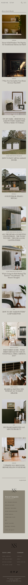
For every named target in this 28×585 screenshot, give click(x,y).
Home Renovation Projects (14, 156)
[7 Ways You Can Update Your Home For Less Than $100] (14, 65)
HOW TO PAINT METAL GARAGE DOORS (14, 159)
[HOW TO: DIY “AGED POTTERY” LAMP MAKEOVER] (14, 296)
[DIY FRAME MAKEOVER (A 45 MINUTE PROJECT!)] (14, 411)
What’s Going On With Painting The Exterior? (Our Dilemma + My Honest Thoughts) (14, 276)
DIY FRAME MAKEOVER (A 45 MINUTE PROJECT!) (14, 428)
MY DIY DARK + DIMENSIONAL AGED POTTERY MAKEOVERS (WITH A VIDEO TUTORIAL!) (14, 121)
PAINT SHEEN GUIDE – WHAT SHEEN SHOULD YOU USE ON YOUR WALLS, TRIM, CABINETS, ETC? (14, 353)
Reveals (14, 194)
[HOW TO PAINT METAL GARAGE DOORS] (14, 142)
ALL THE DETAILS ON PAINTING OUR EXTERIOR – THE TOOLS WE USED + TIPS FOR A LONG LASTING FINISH (14, 237)
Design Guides (14, 347)
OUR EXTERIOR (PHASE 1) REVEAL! (14, 197)
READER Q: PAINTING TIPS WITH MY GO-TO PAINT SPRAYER (14, 391)
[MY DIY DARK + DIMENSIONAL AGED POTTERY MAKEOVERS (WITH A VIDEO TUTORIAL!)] (14, 103)
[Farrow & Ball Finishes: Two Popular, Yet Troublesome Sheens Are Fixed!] (14, 27)
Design (14, 40)
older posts (22, 480)
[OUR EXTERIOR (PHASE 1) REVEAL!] (14, 180)
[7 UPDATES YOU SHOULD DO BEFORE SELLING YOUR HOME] (14, 450)
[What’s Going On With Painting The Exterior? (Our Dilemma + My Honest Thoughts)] (14, 258)
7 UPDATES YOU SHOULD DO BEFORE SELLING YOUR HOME (14, 466)
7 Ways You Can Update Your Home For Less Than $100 (14, 82)
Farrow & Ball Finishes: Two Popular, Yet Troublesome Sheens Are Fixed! (14, 44)
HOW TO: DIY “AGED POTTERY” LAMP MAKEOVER (13, 313)
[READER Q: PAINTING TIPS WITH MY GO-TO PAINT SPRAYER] (14, 373)
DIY (14, 116)
